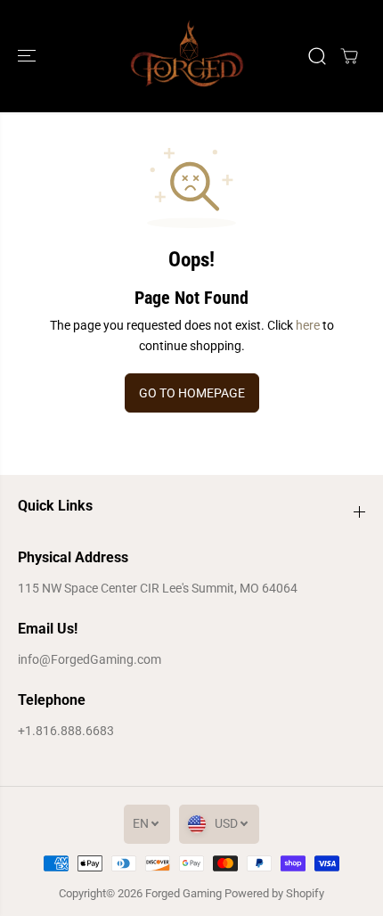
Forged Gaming (183, 893)
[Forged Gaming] (187, 56)
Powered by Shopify (274, 893)
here (308, 325)
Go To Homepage (192, 393)
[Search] (317, 56)
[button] (28, 56)
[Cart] (349, 56)
